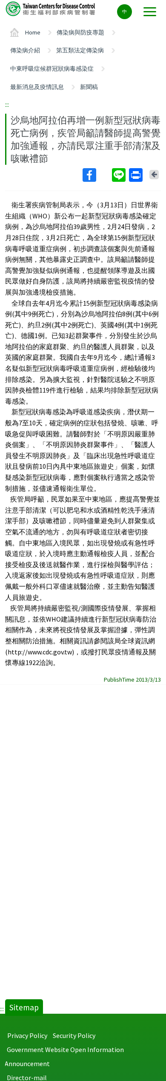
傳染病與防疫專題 (80, 32)
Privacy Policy (27, 1035)
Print (136, 175)
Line (119, 175)
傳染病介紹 (25, 50)
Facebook (96, 175)
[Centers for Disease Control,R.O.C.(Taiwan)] (51, 8)
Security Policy (74, 1035)
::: (7, 104)
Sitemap (24, 1007)
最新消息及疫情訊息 (37, 87)
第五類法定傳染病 (80, 50)
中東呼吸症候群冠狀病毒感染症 (52, 68)
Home (32, 32)
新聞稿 (89, 87)
